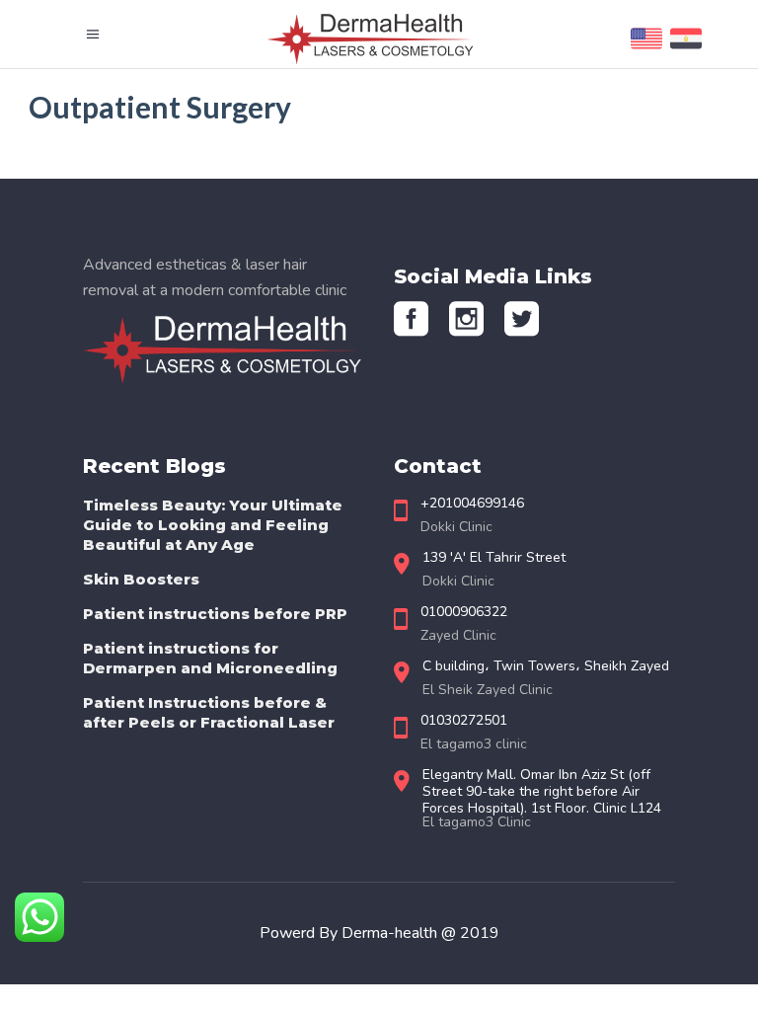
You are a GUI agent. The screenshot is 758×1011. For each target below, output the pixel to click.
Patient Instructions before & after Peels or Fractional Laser (209, 712)
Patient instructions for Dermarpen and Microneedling (210, 658)
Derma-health (391, 933)
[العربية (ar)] (686, 49)
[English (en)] (646, 49)
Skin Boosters (141, 579)
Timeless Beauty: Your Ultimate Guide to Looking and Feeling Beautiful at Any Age (212, 525)
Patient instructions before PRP (215, 613)
